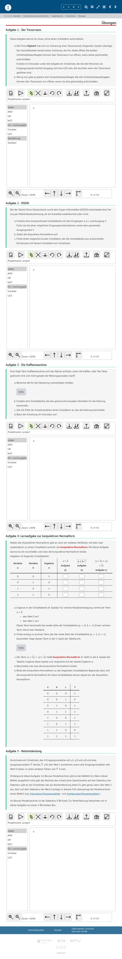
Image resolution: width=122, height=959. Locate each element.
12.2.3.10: (8, 16)
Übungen (82, 16)
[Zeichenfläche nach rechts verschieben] (68, 193)
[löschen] (38, 93)
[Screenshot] (96, 93)
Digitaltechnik (57, 16)
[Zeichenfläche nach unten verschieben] (61, 193)
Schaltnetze (70, 16)
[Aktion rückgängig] (52, 93)
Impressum (61, 953)
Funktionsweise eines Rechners (36, 16)
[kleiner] (18, 193)
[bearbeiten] (31, 93)
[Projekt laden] (86, 93)
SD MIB (84, 931)
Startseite (17, 16)
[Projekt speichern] (69, 93)
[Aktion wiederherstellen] (59, 93)
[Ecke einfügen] (45, 93)
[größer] (11, 193)
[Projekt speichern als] (76, 93)
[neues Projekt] (11, 93)
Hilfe (21, 391)
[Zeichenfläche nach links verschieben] (47, 193)
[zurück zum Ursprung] (78, 193)
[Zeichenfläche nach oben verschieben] (54, 193)
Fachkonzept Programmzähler (83, 793)
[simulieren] (21, 93)
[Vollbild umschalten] (107, 93)
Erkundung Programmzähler (45, 793)
